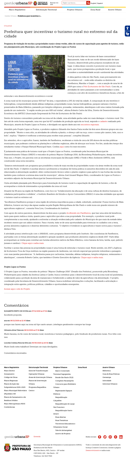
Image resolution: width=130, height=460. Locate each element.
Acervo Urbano (115, 10)
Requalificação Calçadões (60, 398)
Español (100, 3)
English (93, 3)
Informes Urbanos (110, 384)
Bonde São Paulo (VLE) (64, 377)
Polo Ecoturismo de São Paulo (97, 86)
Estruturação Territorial (46, 10)
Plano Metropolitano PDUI (14, 404)
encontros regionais (90, 124)
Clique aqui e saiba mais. (32, 243)
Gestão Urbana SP (18, 3)
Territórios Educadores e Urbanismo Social (64, 425)
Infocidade (107, 381)
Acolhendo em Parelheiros (79, 213)
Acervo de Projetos (62, 433)
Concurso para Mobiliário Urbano (64, 385)
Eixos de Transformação (38, 371)
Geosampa (107, 377)
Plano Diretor (9, 371)
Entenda (37, 436)
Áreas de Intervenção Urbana (40, 377)
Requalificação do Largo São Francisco (64, 405)
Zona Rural (95, 10)
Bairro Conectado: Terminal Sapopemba (62, 372)
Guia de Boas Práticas (111, 374)
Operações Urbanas (36, 374)
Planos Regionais (11, 381)
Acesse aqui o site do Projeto (17, 289)
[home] (17, 438)
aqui (62, 147)
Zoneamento (9, 374)
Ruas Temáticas (61, 420)
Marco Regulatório (17, 10)
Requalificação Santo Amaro (62, 412)
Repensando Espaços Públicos (62, 392)
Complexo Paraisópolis (64, 381)
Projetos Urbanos (74, 10)
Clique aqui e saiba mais (92, 257)
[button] (88, 3)
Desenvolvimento (93, 450)
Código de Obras (10, 377)
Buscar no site (54, 3)
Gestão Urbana (11, 16)
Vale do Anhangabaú (63, 430)
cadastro (104, 121)
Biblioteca (107, 371)
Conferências (9, 407)
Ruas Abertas (60, 417)
